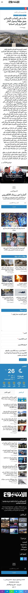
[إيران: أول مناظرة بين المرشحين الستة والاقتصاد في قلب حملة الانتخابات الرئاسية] (14, 525)
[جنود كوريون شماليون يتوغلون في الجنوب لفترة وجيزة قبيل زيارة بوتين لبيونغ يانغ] (22, 445)
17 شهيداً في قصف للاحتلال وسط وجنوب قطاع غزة (7, 283)
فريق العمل (24, 549)
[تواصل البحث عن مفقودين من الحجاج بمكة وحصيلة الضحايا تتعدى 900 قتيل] (22, 406)
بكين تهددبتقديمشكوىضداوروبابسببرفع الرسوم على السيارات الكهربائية (10, 466)
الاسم (25, 333)
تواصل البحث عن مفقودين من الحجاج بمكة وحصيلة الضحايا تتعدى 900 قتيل (10, 405)
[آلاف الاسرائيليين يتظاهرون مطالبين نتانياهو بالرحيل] (5, 531)
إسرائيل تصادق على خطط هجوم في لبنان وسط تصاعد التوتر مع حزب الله (7, 269)
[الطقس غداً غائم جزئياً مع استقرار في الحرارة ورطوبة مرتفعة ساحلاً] (22, 399)
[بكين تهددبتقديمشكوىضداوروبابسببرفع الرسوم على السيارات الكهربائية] (22, 467)
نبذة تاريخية (24, 544)
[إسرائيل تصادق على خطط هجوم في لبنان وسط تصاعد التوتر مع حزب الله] (7, 262)
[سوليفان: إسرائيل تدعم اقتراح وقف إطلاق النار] (22, 460)
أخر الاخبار (21, 392)
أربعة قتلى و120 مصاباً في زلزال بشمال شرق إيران (21, 268)
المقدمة (24, 542)
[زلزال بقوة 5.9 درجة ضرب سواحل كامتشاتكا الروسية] (22, 481)
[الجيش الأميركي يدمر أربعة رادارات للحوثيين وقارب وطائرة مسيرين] (14, 531)
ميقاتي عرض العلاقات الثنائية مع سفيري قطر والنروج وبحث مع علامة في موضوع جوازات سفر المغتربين (9, 428)
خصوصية (19, 584)
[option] (14, 174)
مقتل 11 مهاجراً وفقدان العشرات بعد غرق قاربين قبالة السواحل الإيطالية (9, 452)
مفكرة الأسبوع (16, 15)
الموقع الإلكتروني (22, 344)
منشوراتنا (24, 547)
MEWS (17, 582)
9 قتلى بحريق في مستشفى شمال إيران (22, 283)
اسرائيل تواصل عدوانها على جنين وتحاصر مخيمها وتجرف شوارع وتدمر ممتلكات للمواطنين (9, 473)
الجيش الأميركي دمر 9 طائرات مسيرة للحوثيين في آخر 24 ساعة (14, 176)
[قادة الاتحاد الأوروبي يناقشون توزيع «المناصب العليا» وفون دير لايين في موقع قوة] (23, 531)
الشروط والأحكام (11, 584)
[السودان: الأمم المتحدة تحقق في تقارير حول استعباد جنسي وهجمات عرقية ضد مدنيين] (5, 525)
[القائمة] (2, 2)
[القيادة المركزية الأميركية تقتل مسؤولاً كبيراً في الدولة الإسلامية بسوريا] (22, 414)
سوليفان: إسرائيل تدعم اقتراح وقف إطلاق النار (10, 458)
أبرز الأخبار (17, 12)
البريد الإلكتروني (22, 339)
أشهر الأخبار (7, 392)
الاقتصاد (20, 15)
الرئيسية (23, 12)
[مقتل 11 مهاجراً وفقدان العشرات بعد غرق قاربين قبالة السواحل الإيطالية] (22, 452)
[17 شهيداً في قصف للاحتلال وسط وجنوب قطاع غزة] (7, 278)
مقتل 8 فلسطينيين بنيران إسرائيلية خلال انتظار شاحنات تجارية (7, 299)
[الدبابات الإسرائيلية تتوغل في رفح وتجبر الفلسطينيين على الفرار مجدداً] (22, 421)
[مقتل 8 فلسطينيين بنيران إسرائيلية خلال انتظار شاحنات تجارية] (7, 292)
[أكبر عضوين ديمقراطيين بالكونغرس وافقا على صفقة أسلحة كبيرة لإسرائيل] (21, 292)
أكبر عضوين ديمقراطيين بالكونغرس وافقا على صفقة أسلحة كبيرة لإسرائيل (21, 300)
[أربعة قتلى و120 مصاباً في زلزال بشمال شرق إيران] (21, 262)
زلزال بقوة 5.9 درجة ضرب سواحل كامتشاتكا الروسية (9, 480)
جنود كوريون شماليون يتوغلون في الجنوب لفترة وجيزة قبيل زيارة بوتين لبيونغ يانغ (9, 444)
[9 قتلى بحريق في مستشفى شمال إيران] (21, 278)
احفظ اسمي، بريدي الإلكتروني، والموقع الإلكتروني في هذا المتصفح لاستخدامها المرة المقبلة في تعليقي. (15, 353)
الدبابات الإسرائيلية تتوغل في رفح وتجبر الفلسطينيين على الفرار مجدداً (9, 420)
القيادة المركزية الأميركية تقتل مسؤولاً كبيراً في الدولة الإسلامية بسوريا (9, 413)
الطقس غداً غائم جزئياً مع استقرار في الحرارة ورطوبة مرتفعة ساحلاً (9, 398)
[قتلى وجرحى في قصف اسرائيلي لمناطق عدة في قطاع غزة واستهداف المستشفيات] (23, 525)
